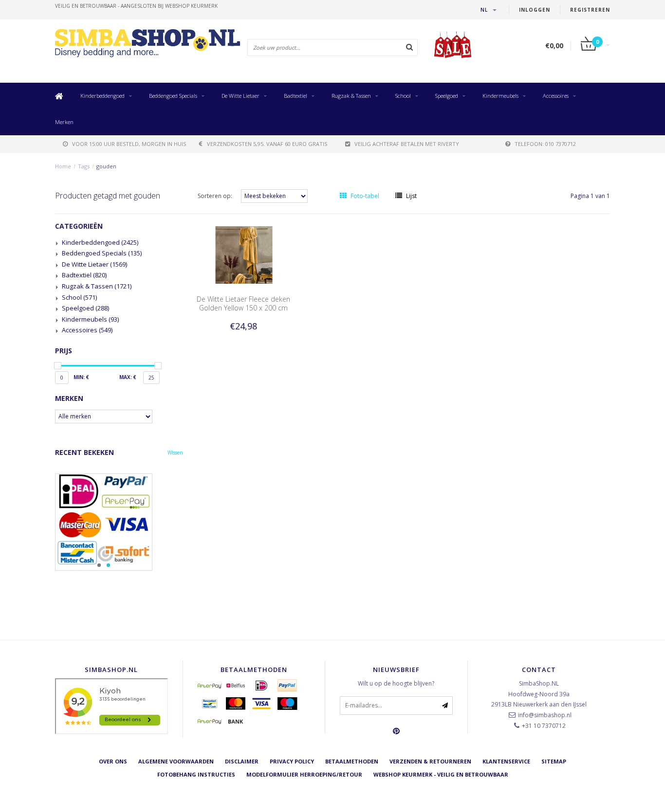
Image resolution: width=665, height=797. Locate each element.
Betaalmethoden (351, 761)
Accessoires (556, 95)
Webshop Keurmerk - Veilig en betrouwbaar (440, 774)
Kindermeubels (500, 95)
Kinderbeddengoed (102, 95)
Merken (64, 122)
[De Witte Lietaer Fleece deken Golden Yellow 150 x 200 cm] (243, 254)
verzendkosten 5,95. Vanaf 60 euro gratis (267, 143)
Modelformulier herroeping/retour (304, 774)
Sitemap (553, 761)
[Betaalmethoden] (210, 685)
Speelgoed (446, 95)
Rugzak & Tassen (351, 95)
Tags (84, 166)
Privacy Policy (292, 761)
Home (63, 166)
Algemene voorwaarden (176, 761)
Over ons (113, 761)
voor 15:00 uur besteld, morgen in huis (129, 143)
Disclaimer (242, 761)
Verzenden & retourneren (430, 761)
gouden (106, 166)
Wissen (175, 452)
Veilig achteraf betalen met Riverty (406, 143)
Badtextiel (295, 95)
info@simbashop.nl (545, 715)
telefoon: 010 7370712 (545, 143)
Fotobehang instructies (196, 774)
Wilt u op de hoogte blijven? (396, 683)
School (403, 95)
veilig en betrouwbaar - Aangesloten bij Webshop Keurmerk (136, 5)
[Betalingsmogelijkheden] (119, 522)
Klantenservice (506, 761)
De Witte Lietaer (240, 95)
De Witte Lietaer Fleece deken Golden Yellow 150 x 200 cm (243, 303)
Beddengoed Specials (173, 95)
